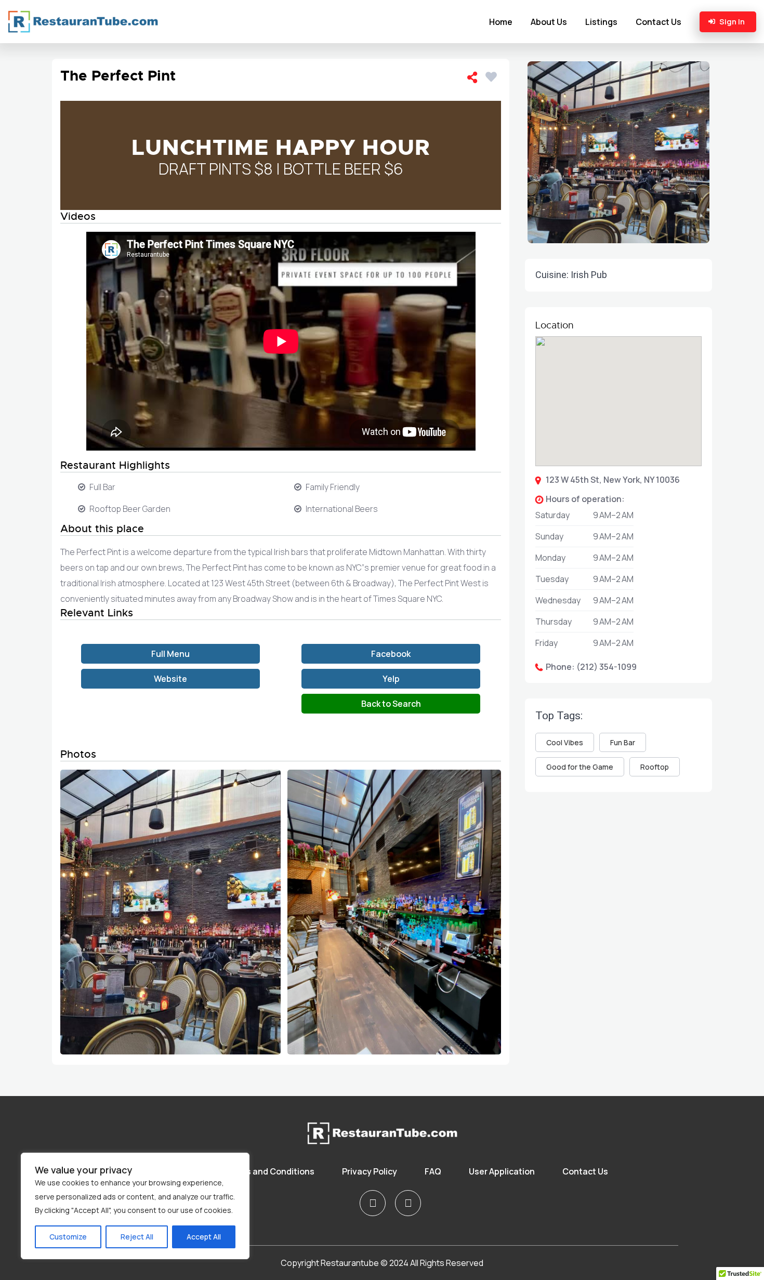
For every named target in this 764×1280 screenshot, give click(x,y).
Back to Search (391, 703)
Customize (68, 1237)
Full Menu (170, 653)
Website (170, 678)
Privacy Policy (369, 1171)
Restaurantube (350, 1263)
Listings (601, 22)
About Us (549, 22)
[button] (618, 579)
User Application (502, 1171)
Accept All (204, 1237)
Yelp (391, 678)
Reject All (137, 1237)
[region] (135, 1206)
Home (500, 22)
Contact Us (658, 22)
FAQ (433, 1171)
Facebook (391, 653)
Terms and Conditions (270, 1171)
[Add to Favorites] (493, 75)
